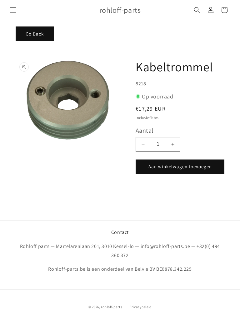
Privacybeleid (140, 307)
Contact (120, 232)
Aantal (144, 130)
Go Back (35, 34)
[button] (13, 10)
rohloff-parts (111, 307)
